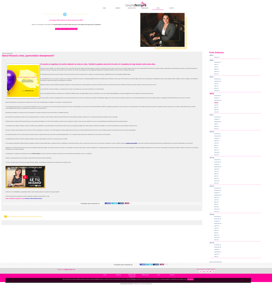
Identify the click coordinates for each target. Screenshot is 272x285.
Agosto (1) (216, 140)
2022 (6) (211, 60)
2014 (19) (212, 242)
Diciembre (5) (217, 216)
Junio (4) (216, 171)
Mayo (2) (216, 173)
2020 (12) (212, 93)
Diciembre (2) (217, 117)
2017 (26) (212, 157)
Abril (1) (216, 86)
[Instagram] (213, 271)
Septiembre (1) (217, 81)
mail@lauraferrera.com (69, 269)
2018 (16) (212, 131)
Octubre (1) (217, 98)
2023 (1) (211, 55)
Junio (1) (216, 67)
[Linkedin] (207, 271)
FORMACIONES (144, 8)
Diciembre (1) (217, 133)
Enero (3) (216, 154)
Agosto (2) (216, 169)
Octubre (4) (217, 221)
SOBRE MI (117, 8)
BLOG (158, 8)
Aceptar (191, 279)
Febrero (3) (216, 180)
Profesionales (132, 276)
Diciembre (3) (217, 188)
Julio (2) (216, 256)
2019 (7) (211, 115)
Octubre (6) (217, 249)
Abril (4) (216, 204)
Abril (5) (216, 232)
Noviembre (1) (217, 62)
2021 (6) (211, 77)
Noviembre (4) (217, 218)
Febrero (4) (216, 209)
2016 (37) (212, 186)
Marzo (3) (216, 178)
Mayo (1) (216, 145)
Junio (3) (216, 143)
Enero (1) (216, 74)
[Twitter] (204, 271)
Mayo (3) (216, 230)
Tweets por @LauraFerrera (215, 262)
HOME (104, 8)
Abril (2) (216, 107)
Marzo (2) (216, 109)
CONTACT (171, 8)
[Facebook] (200, 271)
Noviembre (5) (217, 190)
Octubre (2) (217, 164)
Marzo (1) (216, 69)
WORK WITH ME (132, 8)
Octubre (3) (217, 192)
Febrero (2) (216, 152)
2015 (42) (212, 214)
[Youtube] (210, 271)
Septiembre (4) (217, 195)
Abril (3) (216, 176)
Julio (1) (216, 64)
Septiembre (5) (217, 223)
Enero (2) (216, 112)
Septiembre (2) (217, 100)
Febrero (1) (216, 57)
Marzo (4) (216, 206)
